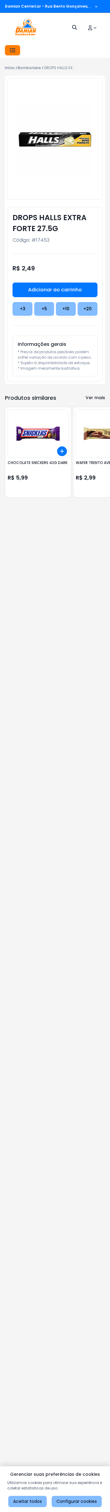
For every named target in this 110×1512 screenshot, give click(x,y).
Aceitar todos (27, 1501)
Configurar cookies (77, 1501)
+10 (65, 309)
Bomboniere (29, 67)
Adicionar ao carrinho (55, 289)
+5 (44, 309)
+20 (87, 309)
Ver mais (95, 398)
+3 (22, 309)
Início (10, 67)
